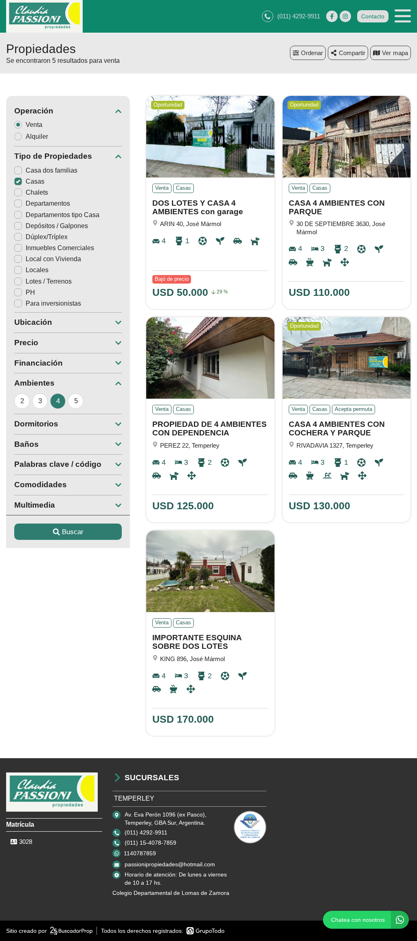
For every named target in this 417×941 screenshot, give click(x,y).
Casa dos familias (51, 170)
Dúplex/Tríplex (47, 236)
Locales (37, 269)
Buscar (72, 532)
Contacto (372, 16)
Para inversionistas (53, 303)
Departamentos (48, 203)
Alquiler (37, 136)
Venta (34, 124)
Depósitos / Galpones (57, 225)
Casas (35, 181)
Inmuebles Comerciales (60, 247)
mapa (400, 52)
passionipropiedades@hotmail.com (170, 864)
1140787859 (140, 853)
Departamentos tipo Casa (62, 214)
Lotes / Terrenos (49, 281)
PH (30, 292)
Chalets (37, 192)
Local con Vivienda (53, 258)
